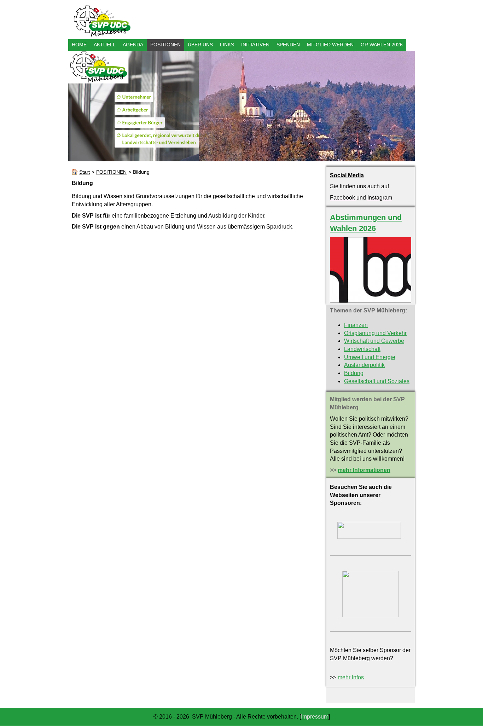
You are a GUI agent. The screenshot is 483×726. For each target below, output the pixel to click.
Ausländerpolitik (364, 365)
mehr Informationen (364, 470)
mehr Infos (351, 677)
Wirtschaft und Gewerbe (374, 341)
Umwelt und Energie (369, 357)
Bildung (353, 373)
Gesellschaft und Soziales (376, 381)
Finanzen (356, 325)
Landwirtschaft (362, 349)
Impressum (314, 717)
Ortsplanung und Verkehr (375, 333)
